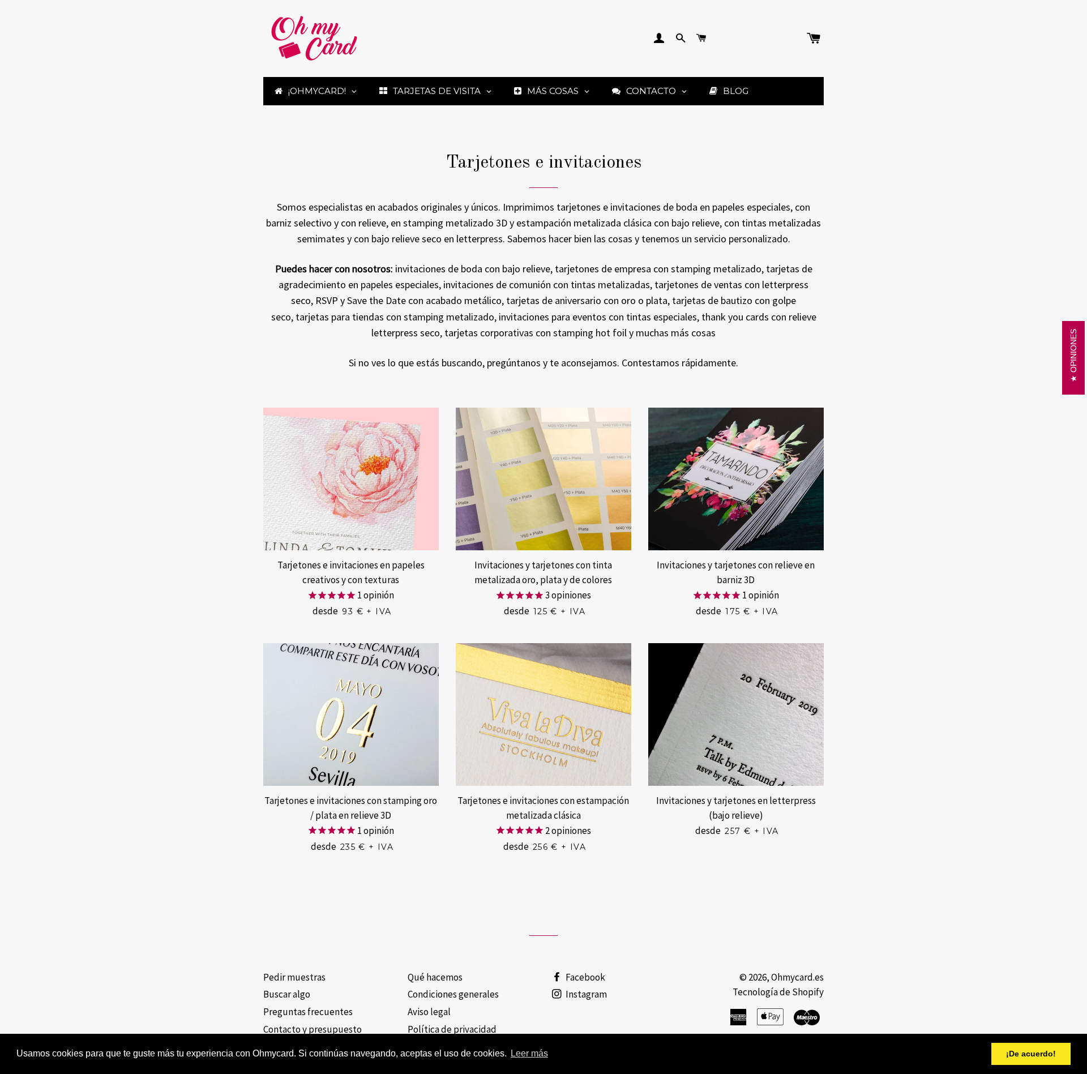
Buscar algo (286, 994)
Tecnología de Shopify (778, 992)
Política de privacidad (452, 1029)
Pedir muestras (294, 977)
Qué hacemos (435, 977)
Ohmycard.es (797, 977)
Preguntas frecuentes (308, 1011)
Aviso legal (429, 1011)
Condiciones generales (453, 994)
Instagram (585, 994)
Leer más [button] (529, 1053)
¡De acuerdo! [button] (1031, 1053)
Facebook (584, 977)
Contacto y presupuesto (312, 1029)
